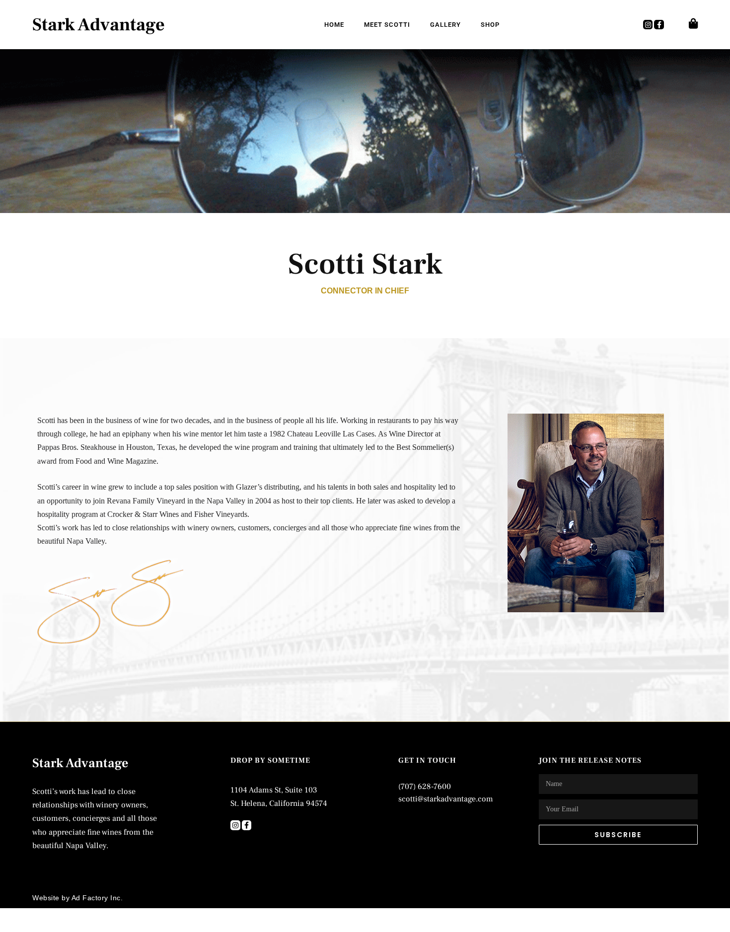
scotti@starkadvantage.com (445, 799)
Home (334, 24)
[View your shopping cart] (693, 23)
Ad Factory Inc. (97, 898)
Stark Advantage (98, 24)
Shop (490, 24)
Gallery (445, 24)
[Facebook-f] (659, 25)
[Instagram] (648, 25)
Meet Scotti (387, 24)
